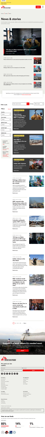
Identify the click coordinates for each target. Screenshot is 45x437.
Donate (22, 350)
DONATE (38, 7)
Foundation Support (4, 387)
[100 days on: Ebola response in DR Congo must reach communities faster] (28, 242)
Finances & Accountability (5, 381)
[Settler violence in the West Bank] (28, 262)
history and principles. (26, 94)
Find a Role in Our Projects (27, 394)
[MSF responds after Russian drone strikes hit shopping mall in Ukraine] (22, 77)
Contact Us (2, 400)
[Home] (11, 7)
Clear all (9, 108)
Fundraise (24, 380)
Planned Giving (3, 386)
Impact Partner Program (4, 385)
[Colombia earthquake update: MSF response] (28, 222)
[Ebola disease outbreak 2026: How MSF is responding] (28, 119)
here (3, 144)
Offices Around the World (5, 394)
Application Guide (25, 395)
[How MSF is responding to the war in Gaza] (28, 144)
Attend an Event (25, 381)
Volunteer (24, 382)
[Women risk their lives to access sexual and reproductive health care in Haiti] (22, 60)
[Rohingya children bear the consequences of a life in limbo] (22, 69)
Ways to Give (3, 382)
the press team (6, 149)
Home (2, 13)
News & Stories (3, 392)
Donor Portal (3, 380)
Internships (24, 396)
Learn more (3, 3)
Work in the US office (26, 392)
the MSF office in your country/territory (6, 155)
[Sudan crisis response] (28, 165)
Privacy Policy (3, 401)
